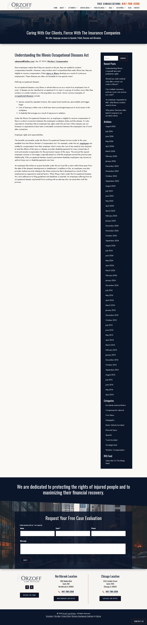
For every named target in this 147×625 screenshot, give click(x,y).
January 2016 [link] (111, 310)
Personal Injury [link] (111, 430)
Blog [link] (130, 8)
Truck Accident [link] (111, 440)
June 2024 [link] (109, 255)
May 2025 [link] (109, 201)
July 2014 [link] (109, 379)
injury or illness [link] (52, 73)
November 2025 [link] (112, 171)
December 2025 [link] (112, 166)
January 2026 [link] (111, 161)
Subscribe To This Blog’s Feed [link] (115, 462)
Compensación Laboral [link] (115, 410)
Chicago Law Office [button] (110, 598)
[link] (25, 5)
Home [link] (55, 8)
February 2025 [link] (111, 215)
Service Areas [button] (85, 8)
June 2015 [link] (109, 330)
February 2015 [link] (111, 350)
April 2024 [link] (110, 265)
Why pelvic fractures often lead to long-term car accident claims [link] (116, 113)
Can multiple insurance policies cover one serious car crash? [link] (116, 92)
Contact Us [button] (139, 621)
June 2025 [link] (110, 196)
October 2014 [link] (111, 365)
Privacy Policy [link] (66, 616)
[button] (27, 587)
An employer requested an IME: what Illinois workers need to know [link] (116, 102)
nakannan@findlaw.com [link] (24, 61)
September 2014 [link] (112, 369)
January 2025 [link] (111, 220)
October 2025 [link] (111, 176)
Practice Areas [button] (99, 8)
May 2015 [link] (109, 335)
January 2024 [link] (111, 280)
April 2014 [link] (110, 394)
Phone (93, 528)
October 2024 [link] (111, 235)
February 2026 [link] (111, 156)
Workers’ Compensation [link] (57, 61)
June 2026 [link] (110, 136)
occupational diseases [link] (24, 96)
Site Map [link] (57, 616)
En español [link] (120, 8)
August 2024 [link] (110, 245)
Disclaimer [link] (49, 616)
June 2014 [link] (109, 384)
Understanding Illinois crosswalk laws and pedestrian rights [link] (114, 71)
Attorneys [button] (72, 8)
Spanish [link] (109, 435)
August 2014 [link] (110, 374)
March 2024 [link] (110, 270)
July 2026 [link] (109, 131)
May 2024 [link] (109, 260)
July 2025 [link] (109, 191)
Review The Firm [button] (29, 595)
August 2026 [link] (110, 126)
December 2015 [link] (112, 315)
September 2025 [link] (112, 181)
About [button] (62, 8)
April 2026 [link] (110, 146)
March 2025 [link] (110, 211)
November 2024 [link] (112, 230)
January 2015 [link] (111, 355)
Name (22, 528)
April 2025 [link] (110, 206)
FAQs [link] (110, 8)
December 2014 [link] (112, 360)
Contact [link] (137, 8)
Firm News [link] (110, 415)
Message (23, 541)
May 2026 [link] (109, 141)
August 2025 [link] (110, 186)
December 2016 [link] (112, 285)
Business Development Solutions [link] (82, 616)
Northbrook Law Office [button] (66, 598)
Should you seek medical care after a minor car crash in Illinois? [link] (115, 81)
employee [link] (84, 143)
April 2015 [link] (110, 340)
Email (58, 528)
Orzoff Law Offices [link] (69, 613)
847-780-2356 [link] (131, 4)
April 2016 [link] (110, 300)
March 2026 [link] (110, 151)
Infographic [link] (110, 420)
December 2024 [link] (112, 225)
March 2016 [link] (110, 305)
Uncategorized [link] (111, 445)
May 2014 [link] (109, 389)
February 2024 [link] (111, 275)
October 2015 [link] (111, 320)
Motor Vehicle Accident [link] (115, 425)
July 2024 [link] (109, 250)
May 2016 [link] (109, 295)
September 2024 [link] (112, 240)
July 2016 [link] (109, 290)
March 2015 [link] (110, 345)
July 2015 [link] (109, 325)
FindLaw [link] (98, 616)
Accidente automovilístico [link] (116, 405)
